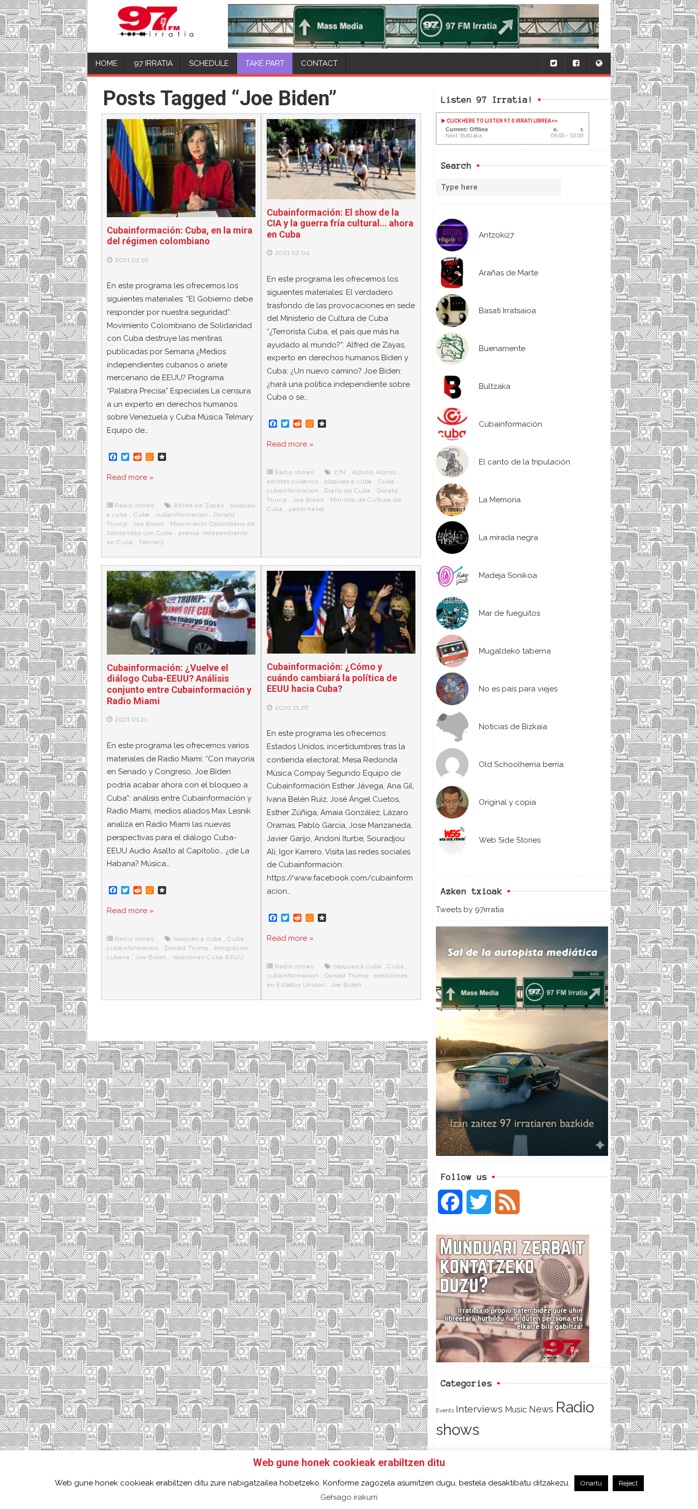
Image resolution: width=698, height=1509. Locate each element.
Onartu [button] (591, 1483)
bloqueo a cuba (348, 481)
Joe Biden (148, 523)
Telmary (152, 542)
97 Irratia (153, 63)
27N (340, 472)
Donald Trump (186, 947)
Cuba (141, 514)
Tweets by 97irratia (470, 909)
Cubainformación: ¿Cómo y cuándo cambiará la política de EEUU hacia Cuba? (332, 677)
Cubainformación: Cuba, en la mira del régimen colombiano (179, 236)
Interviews (479, 1409)
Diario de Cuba (347, 490)
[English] (599, 64)
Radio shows (134, 505)
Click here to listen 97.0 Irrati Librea (498, 121)
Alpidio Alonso (374, 472)
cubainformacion (182, 514)
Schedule (209, 63)
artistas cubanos (292, 481)
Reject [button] (628, 1483)
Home (107, 63)
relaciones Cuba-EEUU (208, 957)
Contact (319, 63)
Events (445, 1410)
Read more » (130, 477)
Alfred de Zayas (199, 505)
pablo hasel (306, 509)
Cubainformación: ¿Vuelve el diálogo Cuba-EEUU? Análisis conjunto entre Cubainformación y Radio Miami (179, 684)
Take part (265, 63)
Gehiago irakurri (349, 1497)
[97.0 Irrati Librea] (155, 26)
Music (516, 1409)
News (541, 1409)
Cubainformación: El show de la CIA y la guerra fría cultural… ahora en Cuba (340, 223)
